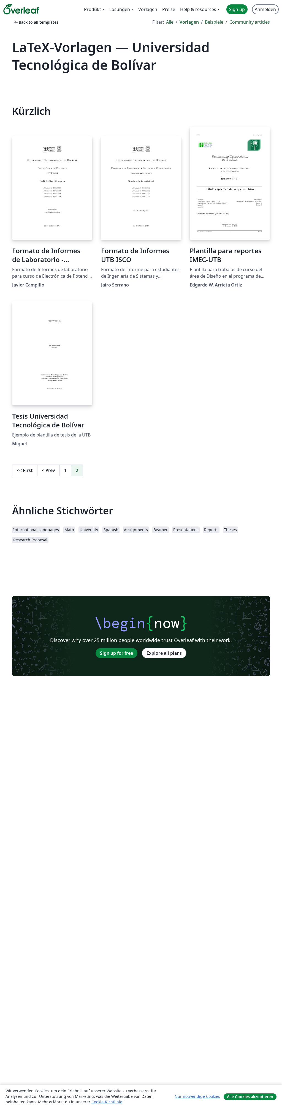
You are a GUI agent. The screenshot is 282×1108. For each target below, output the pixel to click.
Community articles (249, 22)
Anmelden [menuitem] (265, 9)
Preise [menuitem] (168, 9)
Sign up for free (116, 653)
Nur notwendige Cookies (197, 1096)
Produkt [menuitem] (92, 9)
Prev (48, 470)
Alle (169, 22)
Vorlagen (189, 22)
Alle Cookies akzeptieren (250, 1096)
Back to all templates (35, 22)
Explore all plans (164, 653)
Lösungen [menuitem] (119, 9)
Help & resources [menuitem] (198, 9)
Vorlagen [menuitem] (147, 9)
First (25, 470)
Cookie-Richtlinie (106, 1101)
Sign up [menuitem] (237, 9)
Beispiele (214, 22)
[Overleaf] (21, 9)
